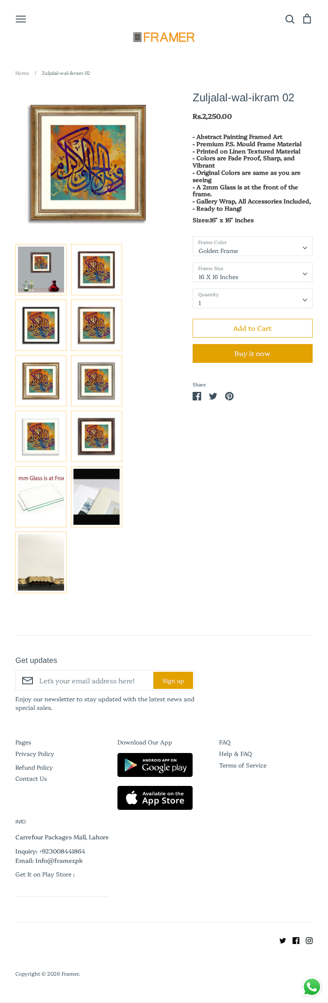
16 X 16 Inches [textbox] (218, 276)
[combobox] (253, 246)
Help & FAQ (235, 753)
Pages (23, 742)
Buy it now (252, 353)
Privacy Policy (34, 753)
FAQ (225, 742)
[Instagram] (306, 939)
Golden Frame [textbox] (218, 250)
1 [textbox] (200, 302)
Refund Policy (34, 767)
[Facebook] (292, 939)
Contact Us (31, 778)
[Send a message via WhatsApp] (312, 987)
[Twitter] (279, 939)
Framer (70, 973)
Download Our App (144, 742)
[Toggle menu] (20, 18)
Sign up (173, 680)
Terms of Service (242, 765)
